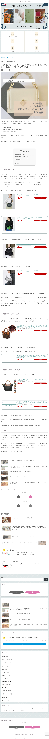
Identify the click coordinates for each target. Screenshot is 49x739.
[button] (30, 505)
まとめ (17, 163)
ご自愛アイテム (4, 489)
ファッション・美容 (12, 489)
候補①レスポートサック (21, 154)
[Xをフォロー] (18, 496)
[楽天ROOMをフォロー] (30, 496)
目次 (24, 151)
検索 (2, 577)
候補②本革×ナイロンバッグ (22, 156)
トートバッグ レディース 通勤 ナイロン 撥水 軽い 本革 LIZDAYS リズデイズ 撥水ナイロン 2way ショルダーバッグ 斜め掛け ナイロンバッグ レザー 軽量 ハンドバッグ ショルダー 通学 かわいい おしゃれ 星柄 (31, 356)
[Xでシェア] (18, 505)
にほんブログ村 (6, 554)
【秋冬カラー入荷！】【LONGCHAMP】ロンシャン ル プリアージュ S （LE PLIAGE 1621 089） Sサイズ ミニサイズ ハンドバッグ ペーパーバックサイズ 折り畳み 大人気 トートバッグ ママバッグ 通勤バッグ (31, 402)
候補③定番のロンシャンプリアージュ (23, 159)
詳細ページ (24, 644)
